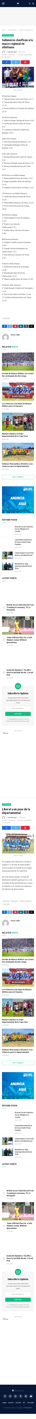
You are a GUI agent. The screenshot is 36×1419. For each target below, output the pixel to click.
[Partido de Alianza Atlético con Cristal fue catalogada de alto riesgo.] (18, 361)
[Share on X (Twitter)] (15, 62)
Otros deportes (8, 35)
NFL (24, 1402)
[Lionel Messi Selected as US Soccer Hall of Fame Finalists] (7, 542)
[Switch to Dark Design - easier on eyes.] (29, 3)
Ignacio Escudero (25, 901)
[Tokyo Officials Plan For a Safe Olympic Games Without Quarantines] (18, 625)
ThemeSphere (28, 1408)
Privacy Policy (19, 721)
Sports (11, 1402)
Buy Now (31, 1402)
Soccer (18, 1402)
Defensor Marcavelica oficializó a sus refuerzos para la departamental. (17, 465)
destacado (6, 318)
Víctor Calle (12, 52)
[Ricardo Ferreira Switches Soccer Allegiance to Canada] (7, 529)
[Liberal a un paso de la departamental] (18, 843)
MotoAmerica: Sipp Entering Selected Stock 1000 (23, 566)
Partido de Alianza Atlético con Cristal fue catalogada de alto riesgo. (18, 374)
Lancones (6, 904)
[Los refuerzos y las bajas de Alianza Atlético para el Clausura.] (18, 392)
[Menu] (3, 3)
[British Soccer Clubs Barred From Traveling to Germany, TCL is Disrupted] (18, 593)
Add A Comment (18, 477)
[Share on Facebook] (6, 62)
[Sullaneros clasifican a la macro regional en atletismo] (18, 77)
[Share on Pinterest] (25, 62)
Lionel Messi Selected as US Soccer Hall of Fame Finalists (23, 542)
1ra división (6, 804)
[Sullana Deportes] (18, 3)
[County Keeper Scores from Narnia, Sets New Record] (7, 555)
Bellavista (6, 901)
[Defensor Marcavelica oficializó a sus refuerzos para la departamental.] (18, 452)
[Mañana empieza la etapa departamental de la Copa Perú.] (18, 422)
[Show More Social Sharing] (32, 62)
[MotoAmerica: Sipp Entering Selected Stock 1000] (7, 566)
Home (4, 1402)
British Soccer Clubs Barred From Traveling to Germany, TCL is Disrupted (20, 607)
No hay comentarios (25, 55)
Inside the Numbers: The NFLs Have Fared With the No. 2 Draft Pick (20, 672)
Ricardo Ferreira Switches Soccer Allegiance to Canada (24, 529)
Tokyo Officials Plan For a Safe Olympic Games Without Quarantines (19, 639)
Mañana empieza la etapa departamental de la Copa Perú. (15, 434)
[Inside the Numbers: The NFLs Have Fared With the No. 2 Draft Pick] (18, 658)
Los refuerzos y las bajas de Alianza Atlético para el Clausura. (17, 404)
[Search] (33, 3)
